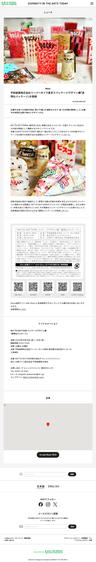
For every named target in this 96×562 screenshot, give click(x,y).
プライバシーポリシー (72, 538)
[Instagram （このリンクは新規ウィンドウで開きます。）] (48, 504)
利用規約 (84, 538)
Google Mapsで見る (48, 455)
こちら (23, 309)
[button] (48, 425)
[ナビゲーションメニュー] (91, 3)
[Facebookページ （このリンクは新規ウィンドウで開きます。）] (41, 504)
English (53, 486)
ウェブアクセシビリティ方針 (83, 539)
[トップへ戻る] (9, 3)
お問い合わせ (9, 540)
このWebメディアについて (13, 538)
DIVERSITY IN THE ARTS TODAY (48, 3)
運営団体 (27, 538)
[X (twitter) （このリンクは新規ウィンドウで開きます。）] (55, 504)
